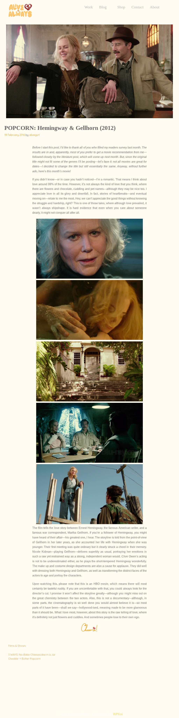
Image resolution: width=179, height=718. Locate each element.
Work (88, 7)
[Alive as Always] (20, 10)
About (154, 7)
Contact (137, 7)
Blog (103, 7)
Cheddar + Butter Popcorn (24, 658)
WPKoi (118, 714)
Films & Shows (17, 645)
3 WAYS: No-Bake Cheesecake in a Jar (31, 654)
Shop (121, 7)
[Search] (168, 7)
